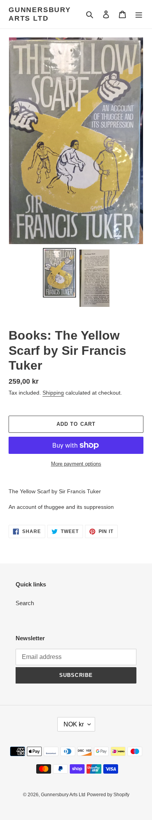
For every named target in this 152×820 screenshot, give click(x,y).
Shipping (53, 393)
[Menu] (139, 14)
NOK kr (74, 724)
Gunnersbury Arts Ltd (40, 14)
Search (25, 603)
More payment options (76, 464)
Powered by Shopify (108, 794)
